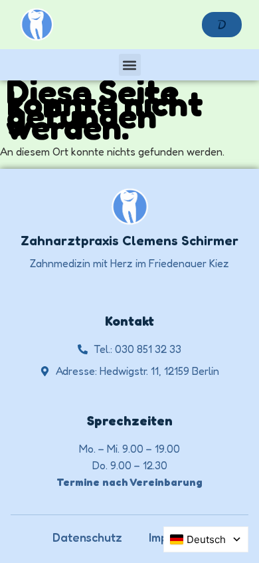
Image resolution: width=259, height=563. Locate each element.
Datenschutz (87, 537)
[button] (130, 65)
